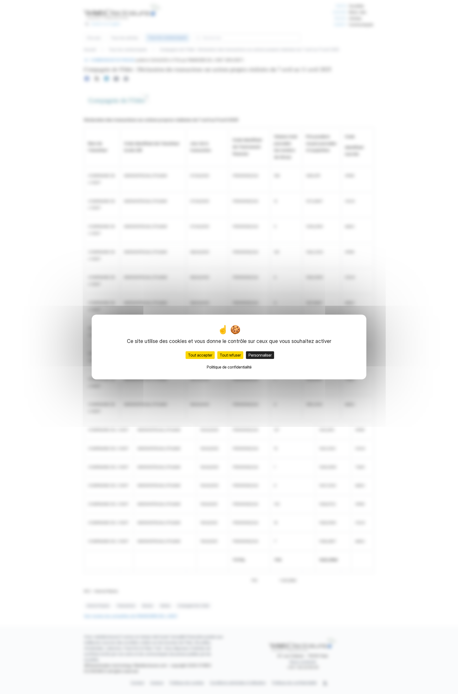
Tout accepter (200, 355)
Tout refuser (230, 355)
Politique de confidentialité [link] (229, 367)
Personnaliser (260, 355)
